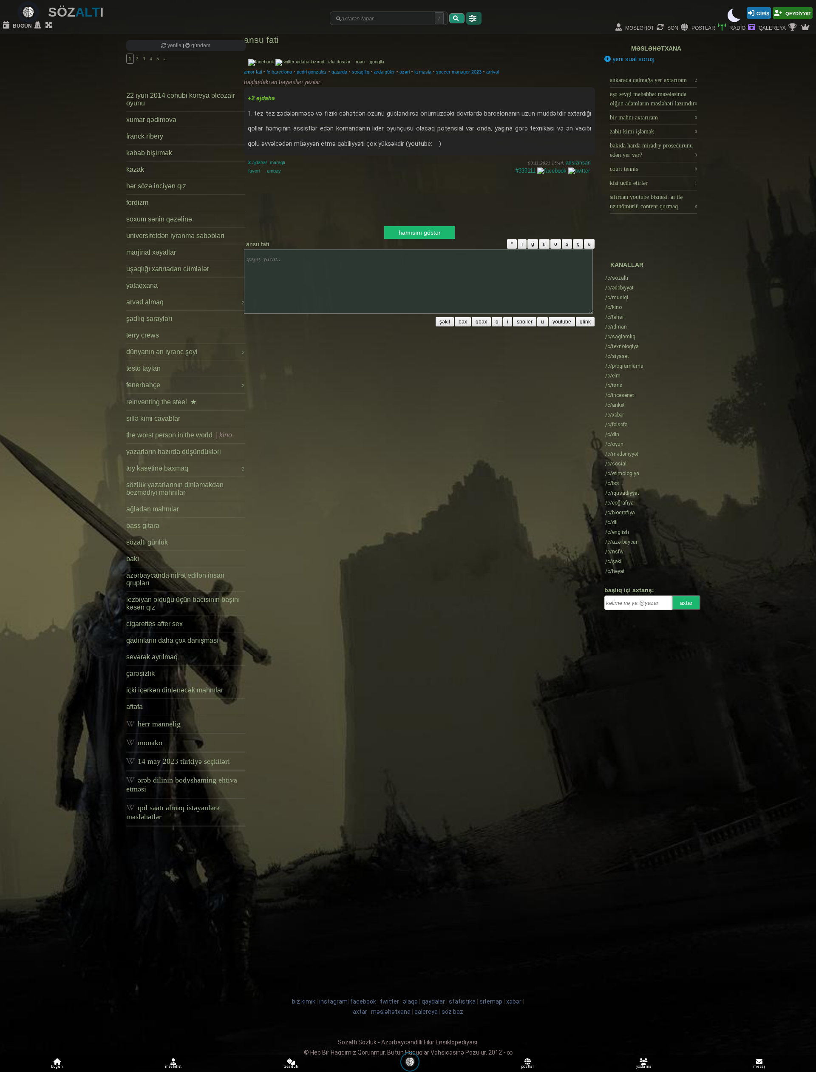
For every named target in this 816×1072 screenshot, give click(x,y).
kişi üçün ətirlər (653, 183)
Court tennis (653, 169)
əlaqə (410, 1001)
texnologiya (622, 346)
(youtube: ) (423, 143)
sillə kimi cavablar (153, 418)
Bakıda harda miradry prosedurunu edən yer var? (653, 150)
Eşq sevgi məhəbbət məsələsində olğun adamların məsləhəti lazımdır (653, 99)
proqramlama (624, 366)
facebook (363, 1001)
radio (736, 27)
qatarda (339, 71)
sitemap (490, 1001)
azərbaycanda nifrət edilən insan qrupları (175, 579)
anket (615, 405)
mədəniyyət (621, 454)
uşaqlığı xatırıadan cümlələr (167, 268)
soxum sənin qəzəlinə (159, 219)
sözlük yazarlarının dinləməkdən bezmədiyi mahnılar (175, 488)
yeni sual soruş (632, 59)
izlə (332, 61)
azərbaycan (622, 542)
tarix (613, 386)
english (617, 532)
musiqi (616, 298)
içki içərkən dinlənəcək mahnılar (174, 690)
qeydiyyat (797, 13)
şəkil (444, 322)
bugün (21, 25)
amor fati (253, 71)
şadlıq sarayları (149, 318)
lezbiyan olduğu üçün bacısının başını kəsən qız (183, 603)
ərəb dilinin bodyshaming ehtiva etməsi (181, 784)
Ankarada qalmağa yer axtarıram (653, 80)
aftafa (134, 706)
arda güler (384, 71)
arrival (492, 71)
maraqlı (277, 162)
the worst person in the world (179, 435)
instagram (333, 1001)
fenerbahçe (185, 385)
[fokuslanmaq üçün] (49, 25)
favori (254, 170)
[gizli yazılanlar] (38, 25)
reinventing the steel (161, 402)
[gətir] (457, 18)
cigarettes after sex (154, 623)
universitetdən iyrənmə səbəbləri (175, 235)
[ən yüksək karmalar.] (806, 27)
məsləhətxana (656, 48)
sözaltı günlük (147, 542)
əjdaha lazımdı (311, 61)
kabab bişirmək (149, 152)
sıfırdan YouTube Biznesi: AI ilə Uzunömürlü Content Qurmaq (653, 202)
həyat (615, 571)
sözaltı (616, 278)
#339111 (526, 170)
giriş (762, 13)
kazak (135, 169)
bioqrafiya (620, 513)
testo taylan (143, 368)
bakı (132, 558)
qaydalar (433, 1001)
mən (362, 61)
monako (149, 742)
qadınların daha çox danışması (172, 640)
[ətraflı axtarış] (474, 18)
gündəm (200, 45)
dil (611, 522)
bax (463, 322)
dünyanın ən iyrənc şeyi (185, 351)
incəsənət (619, 395)
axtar (686, 603)
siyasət (617, 356)
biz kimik (304, 1001)
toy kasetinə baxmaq (185, 468)
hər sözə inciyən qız (156, 186)
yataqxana (142, 285)
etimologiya (622, 473)
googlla (377, 61)
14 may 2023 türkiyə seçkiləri (183, 761)
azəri (405, 71)
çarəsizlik (140, 673)
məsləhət (639, 27)
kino (613, 307)
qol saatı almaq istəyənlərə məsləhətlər (173, 812)
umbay (274, 170)
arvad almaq (185, 302)
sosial (615, 464)
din (612, 434)
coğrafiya (619, 503)
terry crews (142, 335)
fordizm (137, 202)
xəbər (614, 415)
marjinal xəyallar (151, 252)
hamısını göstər (420, 232)
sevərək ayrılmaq (152, 657)
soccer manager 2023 (459, 71)
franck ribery (144, 136)
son (672, 27)
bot (612, 483)
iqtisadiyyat (622, 493)
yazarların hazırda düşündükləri (173, 451)
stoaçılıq (360, 71)
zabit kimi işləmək (653, 131)
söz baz (452, 1011)
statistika (462, 1001)
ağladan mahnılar (152, 509)
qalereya (771, 27)
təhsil (615, 317)
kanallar (626, 264)
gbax (481, 322)
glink (585, 322)
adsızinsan (578, 163)
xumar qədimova (151, 119)
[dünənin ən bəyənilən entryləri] (793, 27)
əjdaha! (257, 162)
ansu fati (261, 40)
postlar (702, 27)
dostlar (345, 61)
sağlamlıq (620, 337)
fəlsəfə (616, 425)
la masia (422, 71)
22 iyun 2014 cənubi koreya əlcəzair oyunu (180, 99)
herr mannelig (158, 724)
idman (616, 327)
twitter (389, 1001)
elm (612, 376)
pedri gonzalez (312, 71)
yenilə (174, 45)
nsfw (614, 552)
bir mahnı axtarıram (653, 117)
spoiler (525, 322)
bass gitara (142, 525)
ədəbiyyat (619, 288)
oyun (614, 444)
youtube (561, 322)
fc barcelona (279, 71)
